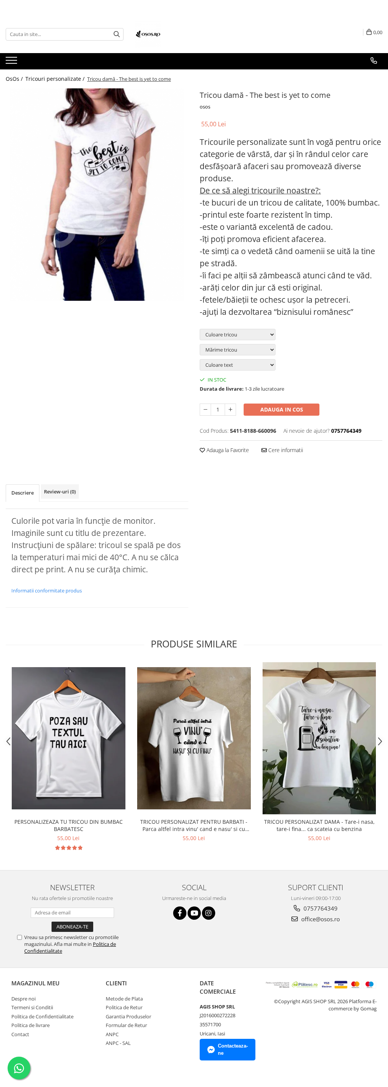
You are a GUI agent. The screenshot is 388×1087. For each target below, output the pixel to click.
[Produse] (12, 62)
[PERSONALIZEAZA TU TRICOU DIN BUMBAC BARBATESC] (68, 738)
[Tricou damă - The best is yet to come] (97, 194)
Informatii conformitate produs (46, 590)
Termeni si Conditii (32, 1007)
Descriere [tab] (22, 492)
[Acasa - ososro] (173, 34)
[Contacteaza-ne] (373, 60)
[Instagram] (208, 913)
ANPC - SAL (118, 1043)
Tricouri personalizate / (55, 78)
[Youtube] (194, 913)
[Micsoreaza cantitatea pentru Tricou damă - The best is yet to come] (205, 410)
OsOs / (15, 78)
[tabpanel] (97, 194)
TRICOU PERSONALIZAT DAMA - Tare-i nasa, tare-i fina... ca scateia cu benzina (319, 825)
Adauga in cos (281, 409)
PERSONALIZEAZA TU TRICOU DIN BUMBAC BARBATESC (68, 825)
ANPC (112, 1034)
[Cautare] (117, 34)
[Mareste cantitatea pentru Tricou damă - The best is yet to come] (230, 410)
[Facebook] (179, 913)
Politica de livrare (30, 1025)
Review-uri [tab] (60, 491)
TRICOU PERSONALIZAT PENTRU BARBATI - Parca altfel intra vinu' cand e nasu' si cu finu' (193, 825)
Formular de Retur (126, 1025)
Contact (20, 1034)
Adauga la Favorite (227, 450)
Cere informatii (285, 450)
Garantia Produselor (128, 1016)
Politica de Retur (124, 1007)
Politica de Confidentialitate (42, 1016)
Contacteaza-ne (233, 1049)
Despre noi (23, 998)
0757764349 (320, 908)
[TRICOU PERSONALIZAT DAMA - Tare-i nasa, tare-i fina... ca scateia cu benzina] (319, 738)
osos (205, 106)
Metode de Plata (124, 998)
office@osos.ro (320, 919)
